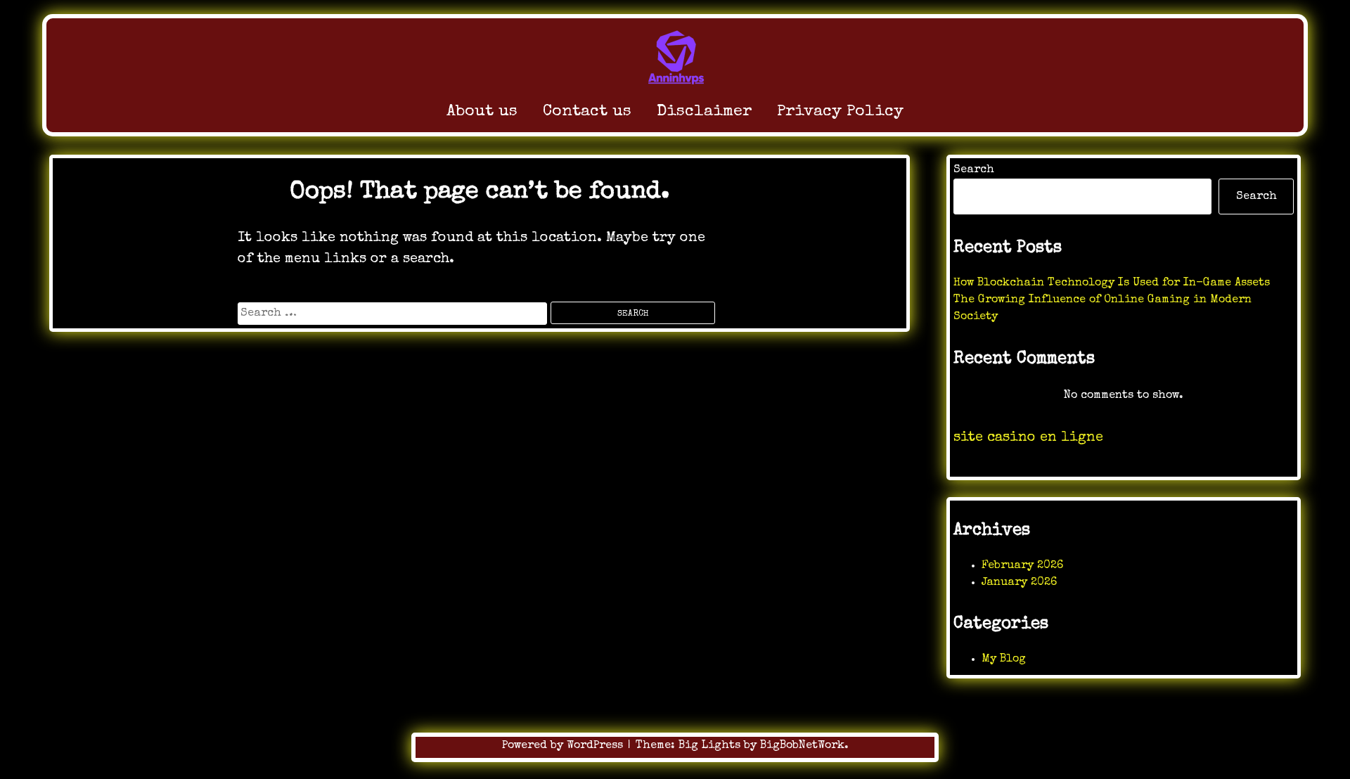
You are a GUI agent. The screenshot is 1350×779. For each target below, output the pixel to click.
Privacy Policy (840, 112)
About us (482, 112)
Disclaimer (704, 112)
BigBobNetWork (802, 746)
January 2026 (1019, 582)
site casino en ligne (1028, 438)
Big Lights (709, 746)
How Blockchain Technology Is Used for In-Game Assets (1111, 283)
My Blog (1004, 659)
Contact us (587, 112)
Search (973, 170)
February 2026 (1022, 566)
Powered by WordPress (564, 746)
